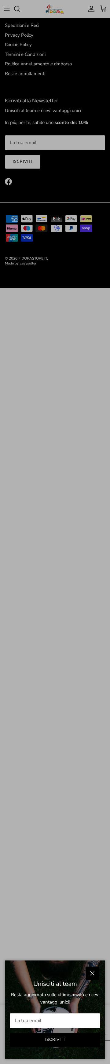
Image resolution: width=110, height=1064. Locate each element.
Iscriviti (55, 1039)
